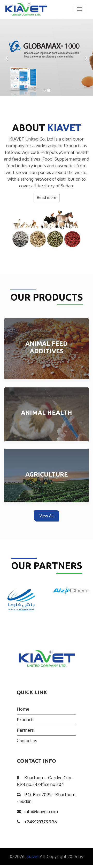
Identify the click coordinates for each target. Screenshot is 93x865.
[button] (7, 57)
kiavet (33, 856)
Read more (46, 197)
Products (26, 719)
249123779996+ (40, 821)
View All (47, 515)
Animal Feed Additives (46, 347)
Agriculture (46, 474)
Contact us (27, 740)
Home (23, 709)
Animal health (46, 412)
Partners (25, 730)
